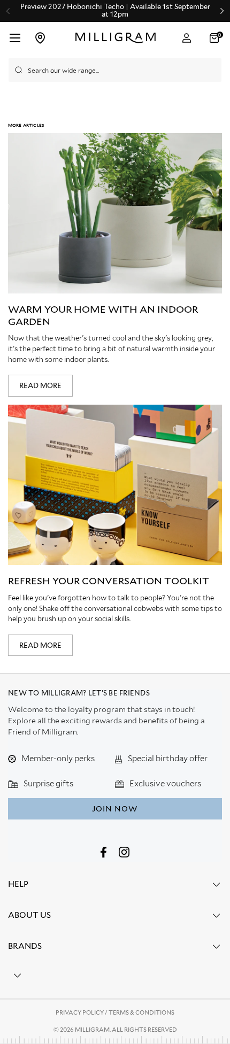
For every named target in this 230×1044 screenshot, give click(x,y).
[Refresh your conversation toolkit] (115, 485)
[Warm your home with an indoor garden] (115, 213)
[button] (215, 38)
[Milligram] (115, 38)
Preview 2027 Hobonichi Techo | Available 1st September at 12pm (115, 10)
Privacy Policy (80, 1012)
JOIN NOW (114, 809)
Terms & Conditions (141, 1012)
